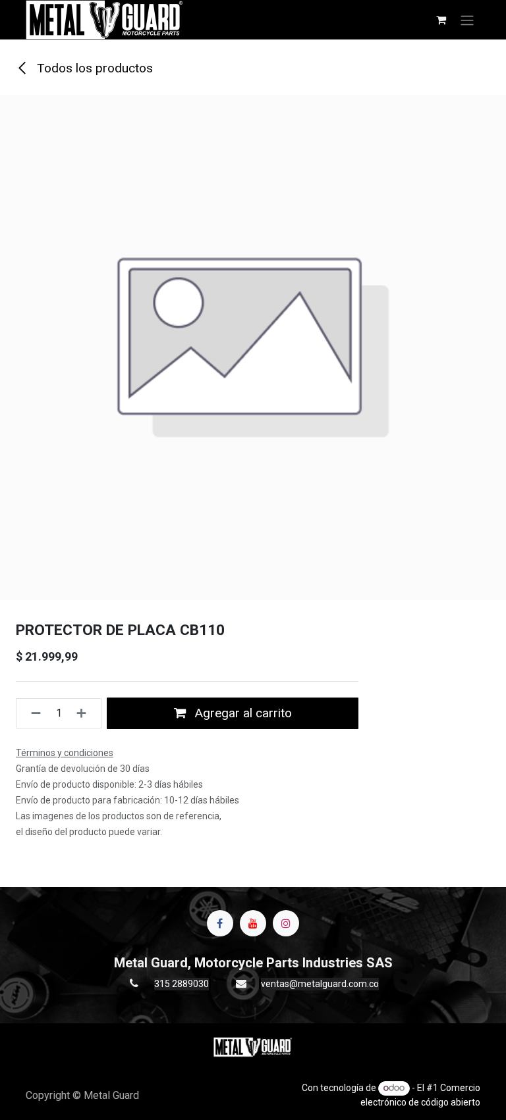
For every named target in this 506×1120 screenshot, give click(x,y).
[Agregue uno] (85, 713)
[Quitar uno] (31, 713)
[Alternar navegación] (467, 20)
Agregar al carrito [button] (241, 713)
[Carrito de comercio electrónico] (441, 20)
